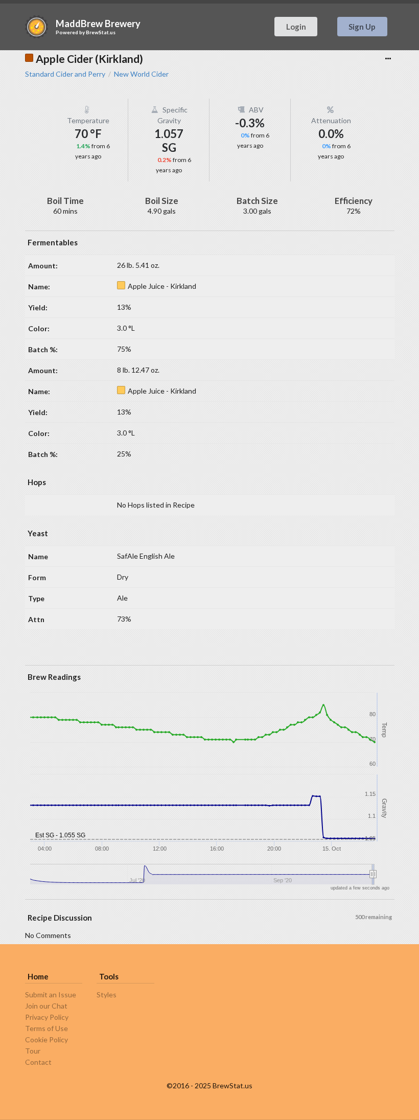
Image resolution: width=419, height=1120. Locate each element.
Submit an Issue (50, 995)
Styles (107, 995)
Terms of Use (46, 1028)
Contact (38, 1062)
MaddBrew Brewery (98, 23)
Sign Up (362, 26)
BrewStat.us (100, 32)
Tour (32, 1050)
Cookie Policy (46, 1039)
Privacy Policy (46, 1017)
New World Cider (141, 74)
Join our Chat (46, 1005)
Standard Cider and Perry (65, 74)
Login (296, 26)
